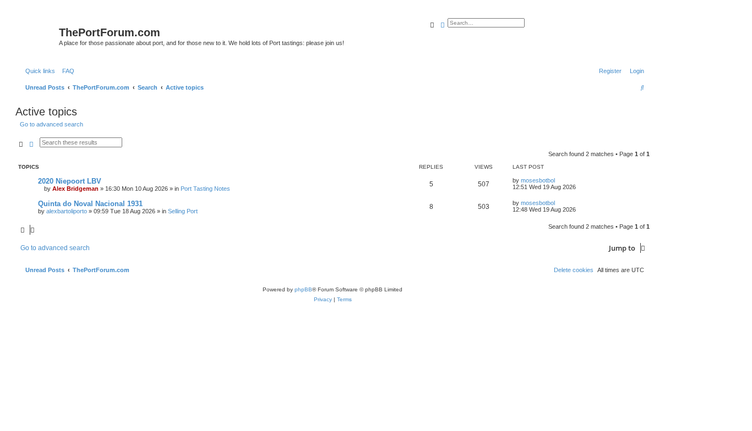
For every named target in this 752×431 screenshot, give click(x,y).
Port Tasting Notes (205, 188)
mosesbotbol (538, 180)
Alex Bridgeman (75, 188)
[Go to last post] (559, 180)
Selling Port (183, 211)
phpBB (303, 289)
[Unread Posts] (38, 34)
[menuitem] (66, 71)
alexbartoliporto (66, 211)
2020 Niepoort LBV (69, 181)
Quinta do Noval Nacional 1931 (90, 204)
